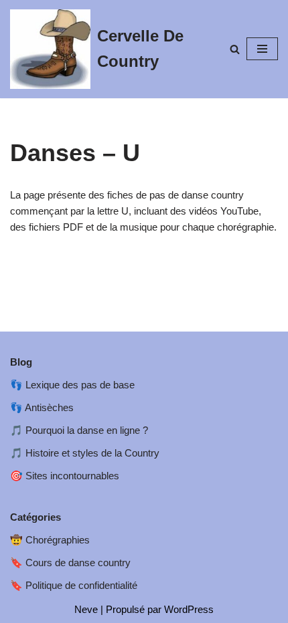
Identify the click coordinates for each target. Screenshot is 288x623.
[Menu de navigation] (262, 48)
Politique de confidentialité (81, 585)
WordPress (189, 609)
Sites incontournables (72, 475)
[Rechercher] (235, 49)
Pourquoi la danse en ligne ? (86, 430)
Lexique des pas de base (80, 384)
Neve (86, 609)
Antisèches (49, 407)
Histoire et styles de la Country (92, 453)
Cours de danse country (78, 562)
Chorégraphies (57, 539)
